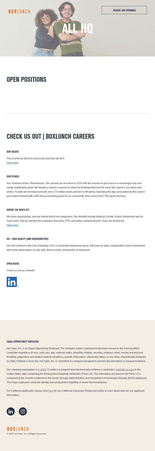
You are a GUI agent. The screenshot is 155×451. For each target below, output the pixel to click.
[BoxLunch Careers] (19, 11)
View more (12, 162)
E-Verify (42, 369)
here (50, 390)
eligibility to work (125, 369)
